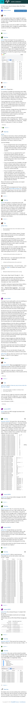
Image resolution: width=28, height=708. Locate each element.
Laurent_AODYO (7, 298)
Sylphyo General (7, 10)
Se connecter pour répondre (20, 10)
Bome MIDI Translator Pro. (15, 188)
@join (8, 267)
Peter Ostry (6, 131)
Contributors (23, 702)
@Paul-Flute (4, 89)
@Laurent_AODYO (5, 365)
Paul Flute (6, 37)
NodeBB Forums (15, 702)
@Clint (2, 40)
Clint (5, 15)
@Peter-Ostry (4, 225)
